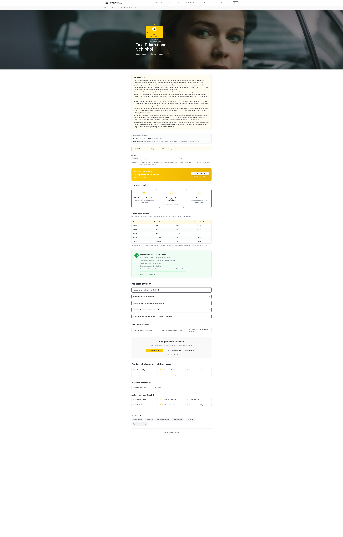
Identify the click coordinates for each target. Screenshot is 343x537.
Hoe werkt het (155, 3)
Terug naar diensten (172, 432)
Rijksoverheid (195, 120)
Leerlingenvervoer (178, 419)
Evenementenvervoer (163, 419)
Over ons (181, 3)
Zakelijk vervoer (137, 419)
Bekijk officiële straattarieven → (149, 274)
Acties (172, 3)
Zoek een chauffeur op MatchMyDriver (182, 350)
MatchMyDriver (199, 124)
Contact (188, 3)
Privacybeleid (197, 3)
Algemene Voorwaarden (211, 3)
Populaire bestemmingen (140, 424)
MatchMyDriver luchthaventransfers (162, 127)
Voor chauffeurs (226, 3)
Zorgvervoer (149, 419)
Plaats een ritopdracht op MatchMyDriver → (171, 354)
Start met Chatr (201, 173)
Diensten (164, 3)
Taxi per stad (190, 419)
